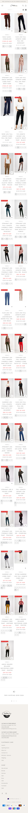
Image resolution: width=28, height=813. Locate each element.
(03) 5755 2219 (5, 727)
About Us (3, 750)
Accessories (4, 783)
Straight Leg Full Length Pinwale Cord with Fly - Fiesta (20, 360)
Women (3, 773)
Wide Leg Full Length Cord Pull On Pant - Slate (7, 137)
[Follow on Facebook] (2, 793)
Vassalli (21, 444)
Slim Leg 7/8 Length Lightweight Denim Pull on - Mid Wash (7, 317)
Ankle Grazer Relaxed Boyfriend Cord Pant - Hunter (7, 667)
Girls (2, 781)
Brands (3, 770)
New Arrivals (4, 768)
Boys (2, 778)
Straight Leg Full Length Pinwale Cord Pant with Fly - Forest (21, 227)
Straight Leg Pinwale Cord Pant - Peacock (7, 533)
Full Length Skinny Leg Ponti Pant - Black (21, 492)
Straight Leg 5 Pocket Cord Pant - (7, 491)
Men (2, 776)
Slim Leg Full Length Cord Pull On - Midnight (21, 40)
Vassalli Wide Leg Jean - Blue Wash (21, 449)
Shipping (3, 758)
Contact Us (4, 753)
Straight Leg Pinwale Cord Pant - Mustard (7, 621)
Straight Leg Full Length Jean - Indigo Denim (7, 450)
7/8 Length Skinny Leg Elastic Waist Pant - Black (21, 137)
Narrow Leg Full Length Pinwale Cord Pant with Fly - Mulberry (7, 406)
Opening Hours (5, 748)
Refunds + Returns (6, 755)
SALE (2, 788)
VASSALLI (7, 34)
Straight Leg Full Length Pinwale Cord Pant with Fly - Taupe (21, 183)
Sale (2, 760)
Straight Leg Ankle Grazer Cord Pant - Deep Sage (7, 81)
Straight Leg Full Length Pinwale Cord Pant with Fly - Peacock (7, 227)
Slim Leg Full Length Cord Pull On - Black (21, 270)
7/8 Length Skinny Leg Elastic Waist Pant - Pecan (7, 182)
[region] (14, 694)
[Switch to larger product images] (23, 9)
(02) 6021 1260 (5, 737)
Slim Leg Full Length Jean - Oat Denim (20, 315)
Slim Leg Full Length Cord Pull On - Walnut (21, 405)
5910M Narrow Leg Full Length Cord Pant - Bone (20, 577)
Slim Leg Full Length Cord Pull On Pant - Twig (20, 81)
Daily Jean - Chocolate (7, 38)
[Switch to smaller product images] (26, 9)
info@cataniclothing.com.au (8, 735)
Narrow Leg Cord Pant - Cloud (7, 576)
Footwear (3, 785)
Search (3, 745)
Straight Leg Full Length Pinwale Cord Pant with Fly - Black (7, 272)
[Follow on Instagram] (6, 793)
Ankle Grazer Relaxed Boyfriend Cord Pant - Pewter (20, 622)
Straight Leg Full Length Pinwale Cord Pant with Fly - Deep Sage (7, 361)
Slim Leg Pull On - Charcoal (21, 532)
